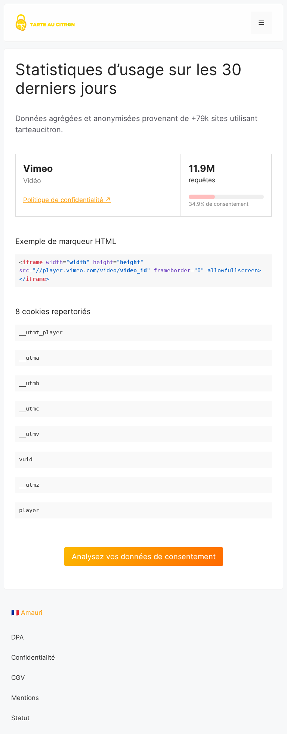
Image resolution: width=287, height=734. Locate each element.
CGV (18, 677)
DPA (17, 637)
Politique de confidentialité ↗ (67, 200)
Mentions (25, 698)
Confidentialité (33, 657)
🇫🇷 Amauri (26, 612)
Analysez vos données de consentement (144, 556)
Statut (20, 718)
